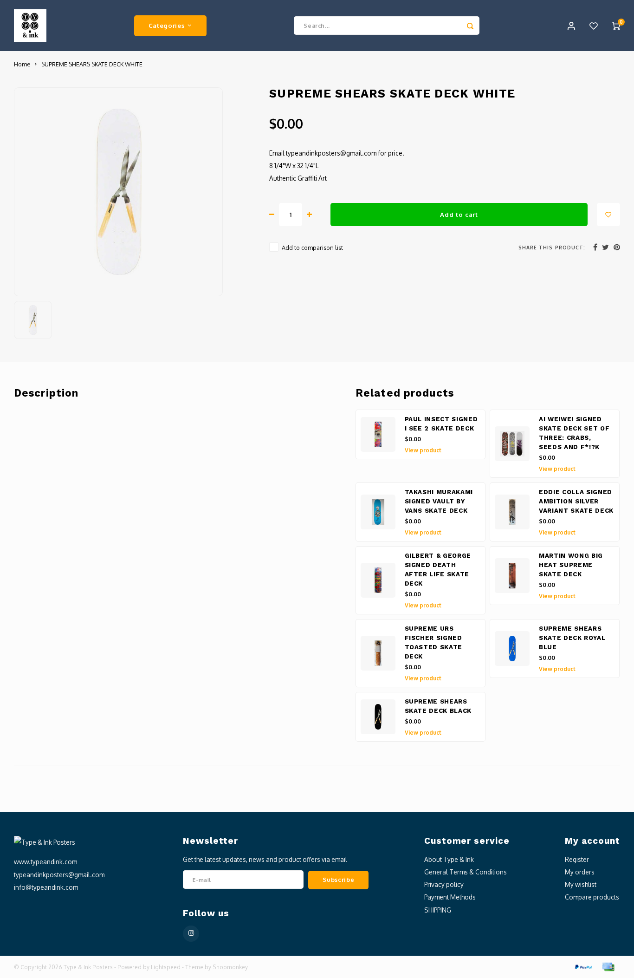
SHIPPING (437, 910)
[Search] (470, 25)
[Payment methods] (582, 966)
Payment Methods (450, 897)
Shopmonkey (230, 967)
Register (577, 859)
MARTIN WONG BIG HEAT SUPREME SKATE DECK (571, 565)
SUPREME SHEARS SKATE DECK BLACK (438, 706)
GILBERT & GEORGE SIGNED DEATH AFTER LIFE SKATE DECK (438, 569)
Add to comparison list (312, 247)
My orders (580, 872)
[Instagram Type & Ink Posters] (191, 934)
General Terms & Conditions (465, 872)
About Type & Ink (449, 859)
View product (423, 450)
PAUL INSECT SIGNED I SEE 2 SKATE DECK (441, 424)
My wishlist (580, 884)
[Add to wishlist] (608, 214)
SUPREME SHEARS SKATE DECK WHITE (91, 64)
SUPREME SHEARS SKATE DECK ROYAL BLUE (572, 638)
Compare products (592, 897)
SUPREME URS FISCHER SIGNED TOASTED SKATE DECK (434, 642)
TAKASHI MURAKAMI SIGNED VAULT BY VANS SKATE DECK (439, 501)
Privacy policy (444, 884)
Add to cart (459, 214)
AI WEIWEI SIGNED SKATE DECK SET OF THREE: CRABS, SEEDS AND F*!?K (574, 433)
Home (22, 64)
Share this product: (551, 247)
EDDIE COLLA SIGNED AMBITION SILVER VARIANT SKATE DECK (576, 501)
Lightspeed (166, 967)
